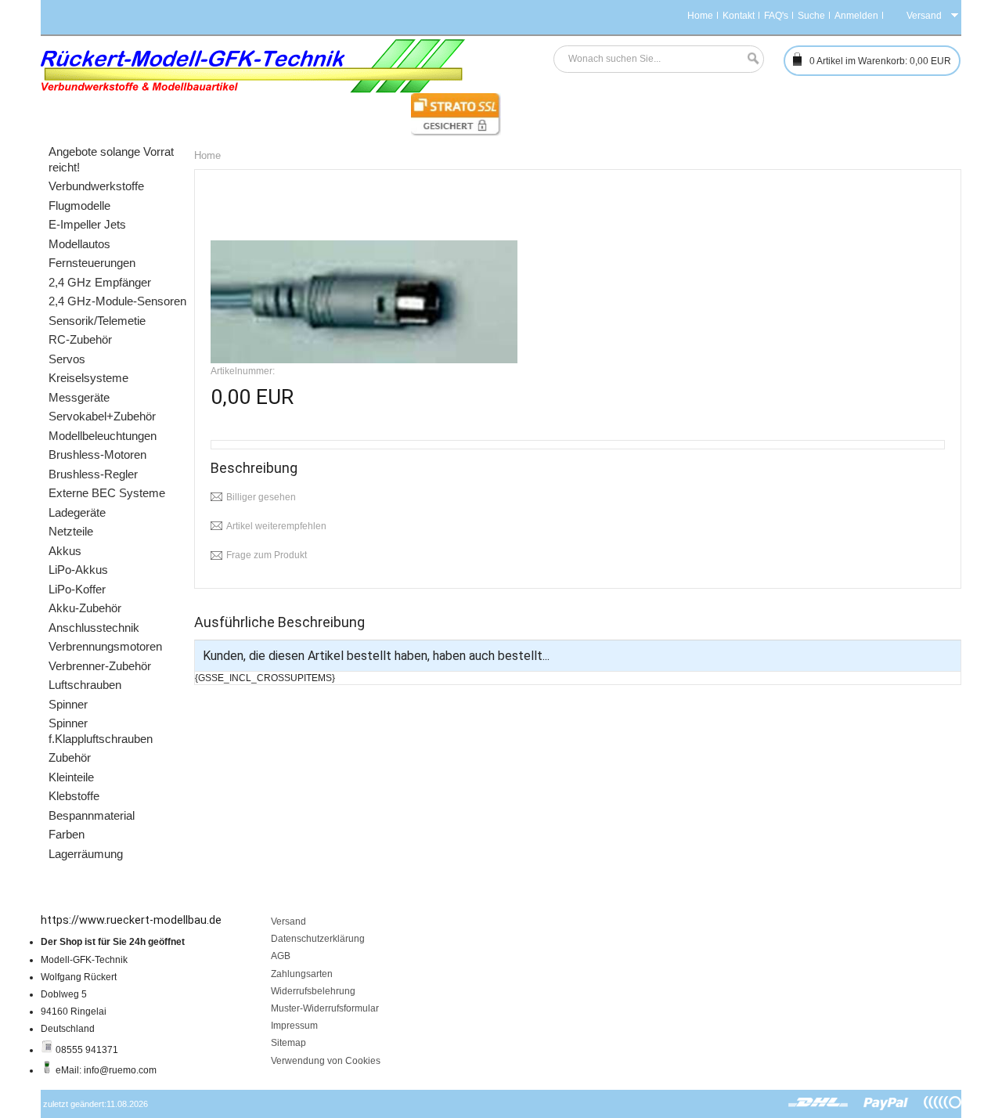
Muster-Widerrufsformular (325, 1008)
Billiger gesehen (261, 497)
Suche (811, 15)
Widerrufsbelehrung (313, 991)
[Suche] (749, 59)
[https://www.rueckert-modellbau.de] (253, 66)
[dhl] (818, 1103)
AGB (280, 955)
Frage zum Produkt (266, 555)
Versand (288, 921)
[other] (942, 1103)
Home (700, 15)
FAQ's (776, 15)
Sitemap (288, 1042)
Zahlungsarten (302, 973)
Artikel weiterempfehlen (276, 526)
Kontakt (739, 15)
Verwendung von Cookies (325, 1060)
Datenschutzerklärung (318, 938)
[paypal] (886, 1103)
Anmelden (856, 15)
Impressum (294, 1025)
